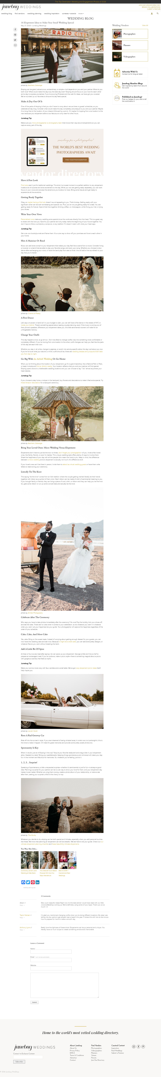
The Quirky (32, 835)
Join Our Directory (97, 1060)
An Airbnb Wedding (42, 359)
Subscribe (19, 1062)
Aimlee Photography (35, 613)
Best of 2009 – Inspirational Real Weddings (64, 873)
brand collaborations (151, 7)
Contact (73, 1060)
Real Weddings (116, 1051)
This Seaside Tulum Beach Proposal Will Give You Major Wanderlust (48, 873)
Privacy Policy (75, 1051)
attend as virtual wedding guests (74, 464)
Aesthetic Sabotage (35, 85)
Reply (21, 905)
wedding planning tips (29, 887)
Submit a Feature (117, 1053)
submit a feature (153, 9)
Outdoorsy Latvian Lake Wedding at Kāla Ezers (29, 872)
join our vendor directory (149, 5)
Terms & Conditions (77, 1055)
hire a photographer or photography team (47, 123)
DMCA (72, 1053)
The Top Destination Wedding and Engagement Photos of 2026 (80, 2)
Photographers (96, 1048)
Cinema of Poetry (34, 313)
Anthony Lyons (25, 928)
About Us (73, 1048)
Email (39, 957)
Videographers (96, 1051)
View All (145, 25)
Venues (93, 1055)
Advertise (73, 1058)
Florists (93, 1058)
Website (33, 965)
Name (33, 949)
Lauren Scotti (32, 731)
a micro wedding (34, 460)
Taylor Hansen (25, 915)
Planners (94, 1053)
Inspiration (115, 1048)
